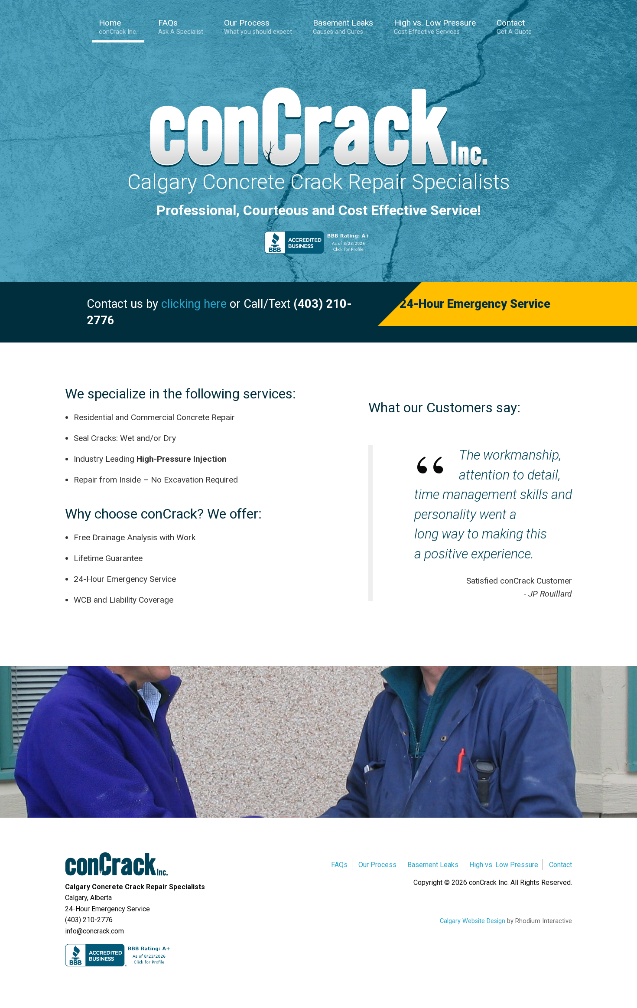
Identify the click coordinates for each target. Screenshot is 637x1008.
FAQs (180, 27)
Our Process (258, 27)
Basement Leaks (343, 27)
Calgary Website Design (472, 921)
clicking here (194, 304)
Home (118, 27)
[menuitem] (121, 28)
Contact (514, 27)
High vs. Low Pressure (435, 27)
